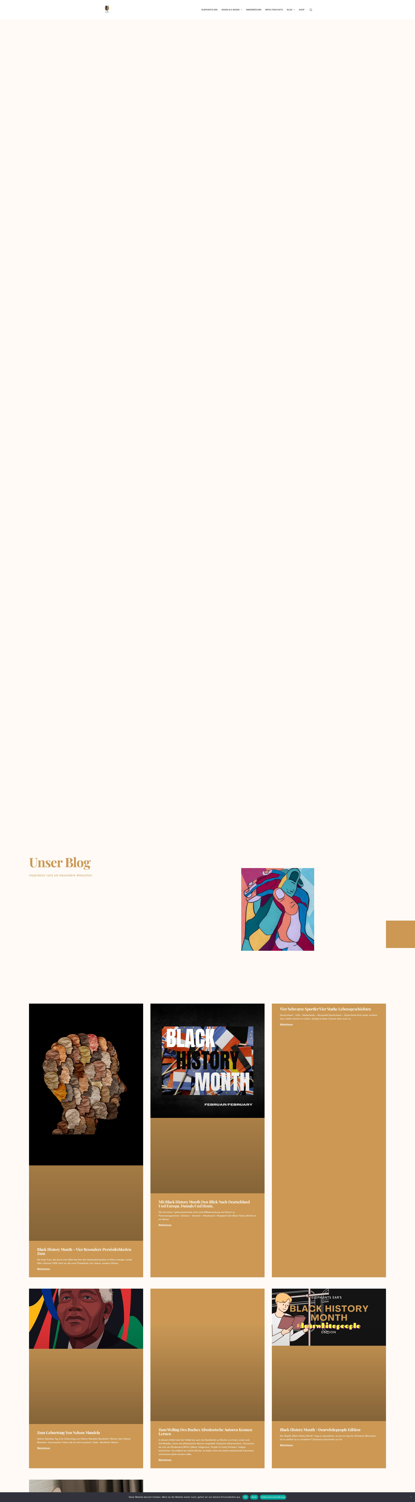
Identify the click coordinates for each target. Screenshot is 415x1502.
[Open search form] (311, 10)
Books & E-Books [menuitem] (231, 9)
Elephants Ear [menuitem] (210, 9)
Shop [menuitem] (301, 9)
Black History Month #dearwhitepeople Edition (320, 1429)
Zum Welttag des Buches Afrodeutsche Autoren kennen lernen (205, 1431)
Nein (254, 1497)
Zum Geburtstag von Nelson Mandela (68, 1432)
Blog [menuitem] (289, 9)
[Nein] (411, 1497)
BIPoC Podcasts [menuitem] (274, 9)
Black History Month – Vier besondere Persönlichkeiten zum (84, 1251)
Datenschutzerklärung (273, 1497)
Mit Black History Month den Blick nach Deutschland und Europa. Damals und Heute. (204, 1203)
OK (245, 1497)
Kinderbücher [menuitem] (253, 9)
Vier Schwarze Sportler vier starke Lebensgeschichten (325, 1008)
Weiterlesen (43, 1269)
